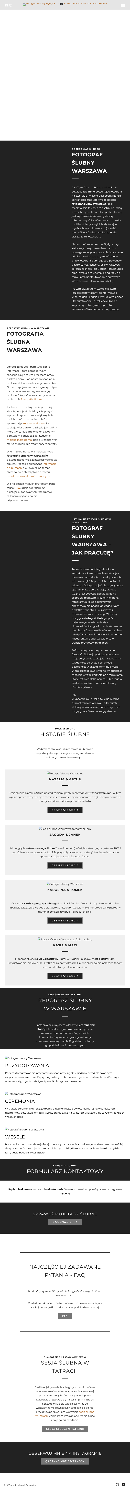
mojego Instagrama (19, 439)
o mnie (114, 309)
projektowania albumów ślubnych (28, 476)
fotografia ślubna (31, 399)
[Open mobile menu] (123, 5)
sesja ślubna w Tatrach (65, 1429)
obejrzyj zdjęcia (65, 810)
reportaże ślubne (34, 423)
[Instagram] (10, 5)
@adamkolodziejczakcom (65, 1461)
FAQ (17, 487)
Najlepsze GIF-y (65, 1222)
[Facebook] (6, 5)
